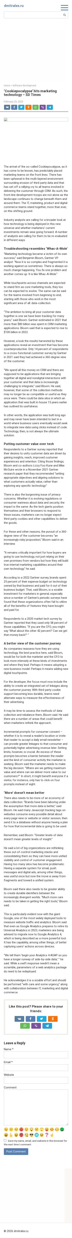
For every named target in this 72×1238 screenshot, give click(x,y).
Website (9, 1075)
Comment (10, 1087)
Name (8, 1049)
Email (8, 1062)
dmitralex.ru (14, 6)
